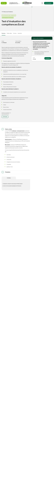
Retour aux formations (8, 11)
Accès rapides (48, 3)
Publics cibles (9, 33)
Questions (20, 33)
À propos (3, 33)
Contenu (15, 33)
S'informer (5, 116)
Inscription (47, 58)
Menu (4, 3)
